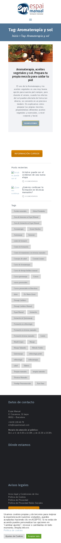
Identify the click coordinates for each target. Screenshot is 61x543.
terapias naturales (39, 372)
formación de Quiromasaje (23, 318)
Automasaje (18, 235)
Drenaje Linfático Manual (23, 306)
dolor (16, 294)
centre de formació (20, 241)
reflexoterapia (33, 360)
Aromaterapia (18, 229)
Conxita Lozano (38, 259)
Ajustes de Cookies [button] (14, 536)
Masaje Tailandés (20, 348)
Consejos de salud (20, 259)
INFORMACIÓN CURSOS (27, 153)
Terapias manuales (20, 372)
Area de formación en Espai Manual (26, 223)
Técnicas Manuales (20, 378)
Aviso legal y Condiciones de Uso (23, 494)
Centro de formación (21, 247)
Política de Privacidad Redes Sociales (25, 503)
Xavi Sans (40, 383)
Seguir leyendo (30, 123)
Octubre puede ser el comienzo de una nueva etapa (33, 175)
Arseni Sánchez (35, 229)
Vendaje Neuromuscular (22, 383)
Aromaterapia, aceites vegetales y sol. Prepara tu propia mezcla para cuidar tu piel (30, 75)
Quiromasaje (18, 354)
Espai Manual (19, 312)
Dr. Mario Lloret (29, 294)
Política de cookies (13, 530)
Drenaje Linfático (20, 300)
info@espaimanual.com (18, 425)
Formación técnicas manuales (24, 336)
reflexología (18, 360)
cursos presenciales (20, 282)
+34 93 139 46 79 (16, 422)
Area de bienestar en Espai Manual (26, 217)
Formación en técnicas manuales (25, 330)
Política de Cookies (17, 497)
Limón (43, 336)
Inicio (15, 36)
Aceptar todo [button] (34, 536)
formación (33, 312)
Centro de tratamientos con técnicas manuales (29, 253)
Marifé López (18, 342)
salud (16, 366)
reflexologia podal (35, 354)
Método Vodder (37, 348)
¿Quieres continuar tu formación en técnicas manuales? (33, 190)
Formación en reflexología (23, 324)
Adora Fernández (39, 211)
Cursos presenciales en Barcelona (25, 288)
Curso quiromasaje (20, 277)
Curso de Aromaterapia (22, 265)
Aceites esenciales (20, 211)
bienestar (31, 235)
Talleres (26, 366)
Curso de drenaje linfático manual (25, 271)
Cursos (35, 277)
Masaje (32, 342)
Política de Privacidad (18, 500)
